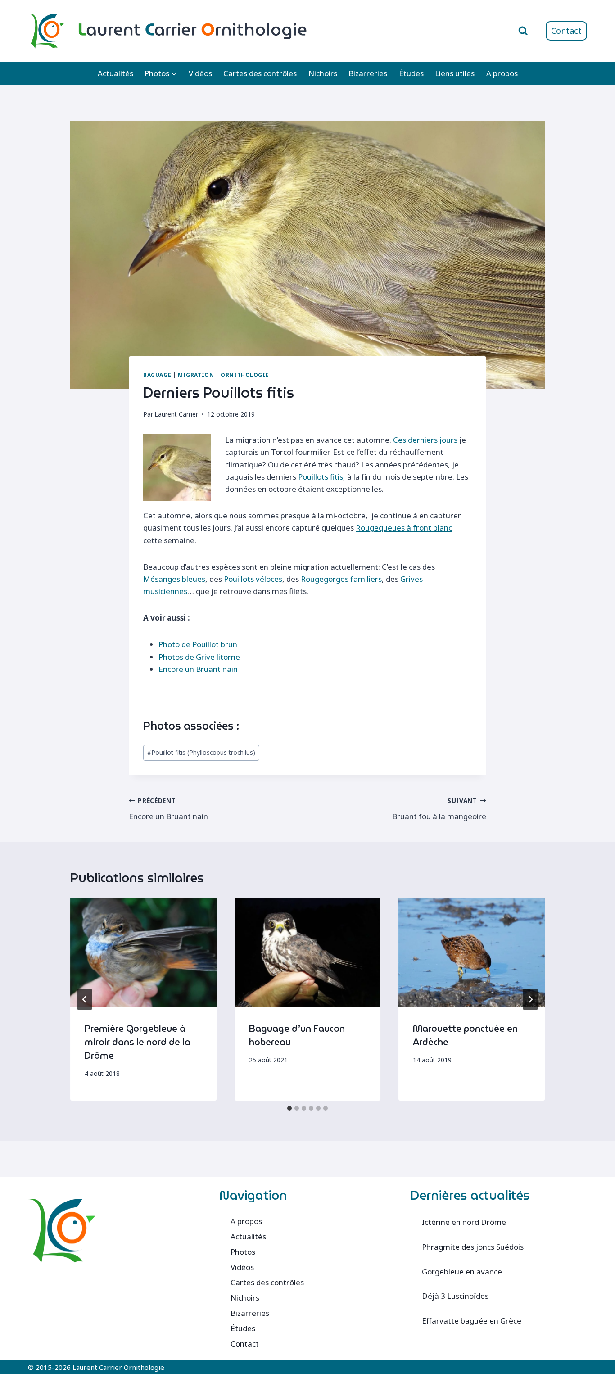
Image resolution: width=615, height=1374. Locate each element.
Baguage (157, 374)
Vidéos (200, 73)
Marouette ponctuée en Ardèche (465, 1035)
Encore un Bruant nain (198, 669)
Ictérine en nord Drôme (464, 1222)
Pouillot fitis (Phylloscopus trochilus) (201, 752)
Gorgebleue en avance (462, 1271)
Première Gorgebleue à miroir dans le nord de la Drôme (137, 1042)
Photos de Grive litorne (199, 657)
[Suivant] (530, 999)
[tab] (289, 1108)
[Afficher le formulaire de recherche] (523, 31)
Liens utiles (455, 73)
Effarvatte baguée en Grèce (471, 1320)
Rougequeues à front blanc (404, 527)
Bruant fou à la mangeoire (439, 808)
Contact (566, 30)
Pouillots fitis (320, 477)
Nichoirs (322, 73)
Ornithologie (245, 374)
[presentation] (143, 952)
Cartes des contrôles (260, 73)
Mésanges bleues (174, 579)
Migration (196, 374)
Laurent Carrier (176, 414)
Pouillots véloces (253, 579)
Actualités (115, 73)
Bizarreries (367, 73)
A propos (502, 73)
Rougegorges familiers (341, 579)
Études (411, 73)
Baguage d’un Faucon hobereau (297, 1035)
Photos (243, 1252)
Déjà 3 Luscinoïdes (455, 1296)
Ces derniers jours (425, 440)
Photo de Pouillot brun (197, 644)
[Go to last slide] (84, 999)
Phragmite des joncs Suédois (473, 1247)
